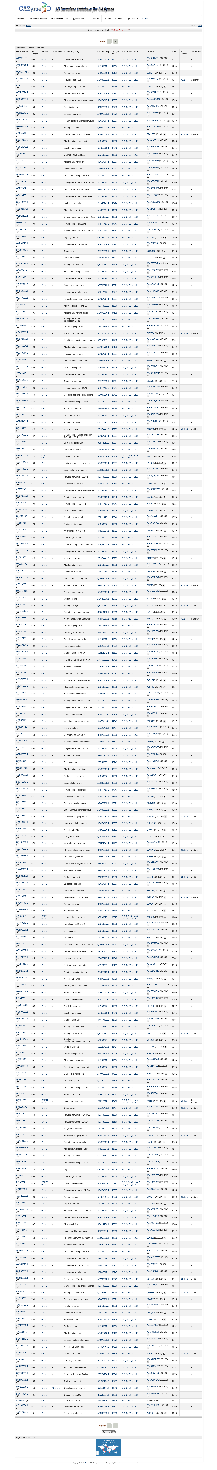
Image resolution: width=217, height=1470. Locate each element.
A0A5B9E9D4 (153, 645)
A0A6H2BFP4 (153, 58)
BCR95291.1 (22, 1346)
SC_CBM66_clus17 (131, 1182)
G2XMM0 (151, 237)
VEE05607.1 (22, 373)
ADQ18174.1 (22, 822)
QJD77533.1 (22, 591)
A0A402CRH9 (153, 713)
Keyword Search (40, 18)
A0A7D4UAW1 (153, 564)
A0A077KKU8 (153, 277)
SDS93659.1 (22, 984)
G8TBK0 (150, 1006)
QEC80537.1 (22, 950)
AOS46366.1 (22, 469)
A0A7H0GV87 (153, 1271)
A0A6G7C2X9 (153, 699)
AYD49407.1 (22, 666)
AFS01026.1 (22, 360)
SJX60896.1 (21, 1244)
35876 (114, 1081)
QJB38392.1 (21, 58)
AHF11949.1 (22, 1073)
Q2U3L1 (150, 830)
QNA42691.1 (22, 883)
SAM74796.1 (22, 957)
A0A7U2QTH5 (153, 421)
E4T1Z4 (150, 680)
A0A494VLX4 (153, 1332)
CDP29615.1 (22, 876)
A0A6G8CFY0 (153, 387)
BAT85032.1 (21, 727)
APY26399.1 (22, 964)
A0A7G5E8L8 (153, 550)
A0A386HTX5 (153, 665)
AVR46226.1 (22, 1175)
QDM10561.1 (22, 113)
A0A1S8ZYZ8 (153, 270)
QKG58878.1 (22, 1264)
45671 (114, 80)
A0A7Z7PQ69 (153, 1223)
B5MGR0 (151, 816)
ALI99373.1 (21, 523)
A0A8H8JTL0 (153, 1373)
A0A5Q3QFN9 (153, 400)
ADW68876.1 (22, 509)
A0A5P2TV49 (153, 394)
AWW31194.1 (22, 1066)
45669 (114, 327)
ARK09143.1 (22, 923)
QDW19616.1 (22, 270)
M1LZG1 (150, 1040)
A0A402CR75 (153, 998)
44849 (114, 367)
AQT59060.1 (22, 154)
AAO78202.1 (103, 114)
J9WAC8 (151, 361)
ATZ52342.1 (21, 106)
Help (109, 18)
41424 (114, 238)
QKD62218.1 (103, 73)
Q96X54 (150, 1033)
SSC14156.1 (103, 327)
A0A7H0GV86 (153, 291)
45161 (114, 965)
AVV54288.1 (22, 672)
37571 (114, 114)
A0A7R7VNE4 (153, 263)
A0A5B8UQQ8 (153, 99)
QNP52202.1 (22, 291)
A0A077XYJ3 (153, 181)
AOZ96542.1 (22, 1128)
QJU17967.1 (22, 407)
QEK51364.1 (22, 1093)
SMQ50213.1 (22, 869)
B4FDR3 (151, 938)
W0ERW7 (151, 1074)
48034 (114, 443)
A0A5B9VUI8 (153, 842)
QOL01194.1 (22, 1079)
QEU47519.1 (103, 169)
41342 (114, 497)
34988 (114, 1395)
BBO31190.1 (22, 782)
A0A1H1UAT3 (153, 140)
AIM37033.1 (21, 1189)
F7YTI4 (150, 612)
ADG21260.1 (22, 1196)
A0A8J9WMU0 (153, 1394)
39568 (114, 999)
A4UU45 (150, 897)
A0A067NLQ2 (153, 79)
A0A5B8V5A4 (153, 543)
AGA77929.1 (22, 638)
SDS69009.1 (22, 140)
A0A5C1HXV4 (153, 92)
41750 (114, 340)
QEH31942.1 (103, 653)
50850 (114, 484)
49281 (114, 674)
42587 (114, 59)
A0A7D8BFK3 (153, 366)
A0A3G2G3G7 (153, 706)
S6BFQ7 (150, 619)
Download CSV (109, 1432)
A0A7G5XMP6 (153, 202)
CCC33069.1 (22, 332)
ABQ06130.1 (22, 686)
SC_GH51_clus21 (130, 59)
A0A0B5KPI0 (153, 624)
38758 (114, 107)
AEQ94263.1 (22, 584)
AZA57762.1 (22, 489)
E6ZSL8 (150, 497)
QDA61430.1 (22, 789)
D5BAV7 (150, 86)
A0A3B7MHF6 (153, 1305)
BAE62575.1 (22, 557)
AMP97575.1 (22, 775)
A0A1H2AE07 (153, 312)
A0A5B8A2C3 (153, 789)
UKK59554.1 (103, 531)
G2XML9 (151, 1204)
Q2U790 (150, 558)
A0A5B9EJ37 (153, 448)
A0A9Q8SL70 (153, 1380)
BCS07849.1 (22, 1026)
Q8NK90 (150, 1292)
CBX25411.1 (22, 236)
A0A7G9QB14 (153, 991)
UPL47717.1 (103, 224)
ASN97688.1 (103, 409)
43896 (114, 877)
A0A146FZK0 (153, 1025)
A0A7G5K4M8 (153, 754)
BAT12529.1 (21, 1107)
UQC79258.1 (22, 1380)
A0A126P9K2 (153, 229)
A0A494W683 (153, 161)
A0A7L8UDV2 (153, 1250)
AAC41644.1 (22, 604)
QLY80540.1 (21, 516)
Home (22, 18)
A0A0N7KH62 (153, 1168)
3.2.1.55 (184, 80)
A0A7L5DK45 (153, 591)
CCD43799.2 (22, 909)
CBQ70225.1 (22, 496)
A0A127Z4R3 (153, 971)
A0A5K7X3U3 (153, 782)
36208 (114, 456)
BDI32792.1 (21, 1182)
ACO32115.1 (22, 720)
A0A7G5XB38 (153, 883)
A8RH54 (150, 1413)
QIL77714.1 (21, 387)
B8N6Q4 (150, 979)
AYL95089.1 (21, 1332)
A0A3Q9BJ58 (153, 167)
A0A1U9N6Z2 (153, 154)
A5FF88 (150, 687)
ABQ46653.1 (22, 1052)
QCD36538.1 (22, 1148)
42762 (114, 470)
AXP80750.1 (22, 305)
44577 (114, 1040)
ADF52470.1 (22, 85)
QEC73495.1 (22, 339)
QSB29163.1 (22, 1161)
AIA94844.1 (21, 1230)
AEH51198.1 (22, 611)
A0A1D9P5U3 (153, 1059)
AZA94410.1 (22, 1285)
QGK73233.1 (22, 401)
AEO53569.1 (103, 134)
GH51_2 (56, 1388)
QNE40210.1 (22, 243)
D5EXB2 (151, 531)
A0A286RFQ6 (153, 631)
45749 (114, 762)
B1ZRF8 (150, 599)
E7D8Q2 (150, 810)
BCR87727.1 (22, 263)
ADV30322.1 (103, 80)
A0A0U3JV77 (153, 1257)
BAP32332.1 (22, 277)
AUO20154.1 (22, 209)
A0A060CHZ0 (153, 1230)
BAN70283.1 (103, 107)
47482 (114, 1101)
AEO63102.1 (22, 849)
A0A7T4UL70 (153, 216)
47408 (114, 632)
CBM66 (44, 1182)
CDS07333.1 (103, 148)
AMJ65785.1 (22, 230)
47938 (114, 409)
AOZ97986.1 (22, 1059)
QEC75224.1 (22, 346)
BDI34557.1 (21, 713)
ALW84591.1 (22, 1257)
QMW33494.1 (22, 72)
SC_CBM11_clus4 (130, 1100)
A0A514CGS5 (153, 930)
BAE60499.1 (22, 903)
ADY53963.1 (22, 1141)
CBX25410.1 (22, 1203)
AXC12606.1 (22, 693)
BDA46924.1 (22, 1394)
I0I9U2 (150, 456)
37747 (114, 224)
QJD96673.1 (22, 768)
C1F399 (150, 721)
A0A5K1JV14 (153, 284)
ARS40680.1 (22, 435)
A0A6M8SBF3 (153, 1086)
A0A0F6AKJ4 (153, 325)
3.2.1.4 (184, 1101)
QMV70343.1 (22, 550)
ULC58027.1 (103, 66)
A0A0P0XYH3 (153, 1107)
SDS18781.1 (22, 1216)
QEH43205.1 (22, 652)
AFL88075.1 (21, 835)
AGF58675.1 (22, 1039)
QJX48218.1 (21, 223)
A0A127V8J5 (153, 775)
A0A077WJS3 (153, 1012)
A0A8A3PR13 (153, 188)
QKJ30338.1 (21, 564)
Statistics (95, 18)
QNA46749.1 (22, 202)
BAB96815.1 (22, 1291)
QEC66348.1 (22, 543)
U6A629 (150, 796)
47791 (114, 258)
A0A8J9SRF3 (153, 1359)
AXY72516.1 (22, 1305)
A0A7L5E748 (153, 768)
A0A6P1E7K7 (153, 577)
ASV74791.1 (22, 631)
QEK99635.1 (22, 414)
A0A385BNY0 (153, 305)
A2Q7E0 (150, 429)
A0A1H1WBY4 (153, 984)
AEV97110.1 (22, 1005)
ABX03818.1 (22, 916)
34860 (114, 1360)
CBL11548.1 (103, 517)
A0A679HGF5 (153, 1339)
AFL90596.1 (21, 257)
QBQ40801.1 (22, 319)
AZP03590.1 (22, 168)
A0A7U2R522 (153, 126)
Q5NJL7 (150, 1101)
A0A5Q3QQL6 (153, 476)
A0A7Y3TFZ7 (153, 1161)
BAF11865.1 (21, 1168)
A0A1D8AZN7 (153, 469)
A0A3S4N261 (153, 373)
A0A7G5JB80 (153, 1154)
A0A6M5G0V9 (153, 407)
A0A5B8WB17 (153, 950)
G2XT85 (150, 910)
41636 (114, 66)
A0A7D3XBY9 (153, 1264)
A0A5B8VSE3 (153, 339)
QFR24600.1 (22, 943)
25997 (114, 1183)
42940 (114, 1374)
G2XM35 (151, 381)
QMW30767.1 (22, 978)
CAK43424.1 (22, 428)
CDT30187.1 (22, 181)
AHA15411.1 (22, 795)
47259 (114, 264)
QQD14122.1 (22, 216)
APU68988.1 (22, 536)
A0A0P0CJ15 (153, 523)
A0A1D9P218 (153, 1127)
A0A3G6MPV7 (153, 489)
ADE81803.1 (22, 530)
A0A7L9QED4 (153, 1079)
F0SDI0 (150, 1142)
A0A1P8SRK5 (153, 964)
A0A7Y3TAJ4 (153, 1120)
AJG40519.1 (21, 624)
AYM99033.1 (22, 706)
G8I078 (150, 585)
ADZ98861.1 (22, 133)
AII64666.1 (21, 1401)
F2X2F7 (150, 134)
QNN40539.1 (22, 991)
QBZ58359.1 (22, 761)
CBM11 (44, 1100)
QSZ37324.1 (22, 188)
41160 (114, 653)
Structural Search (61, 19)
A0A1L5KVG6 (153, 442)
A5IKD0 (150, 1053)
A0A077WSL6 (153, 147)
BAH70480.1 (22, 815)
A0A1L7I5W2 (153, 536)
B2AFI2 (150, 877)
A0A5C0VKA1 (153, 1093)
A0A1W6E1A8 (153, 923)
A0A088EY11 (153, 1189)
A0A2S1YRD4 (153, 65)
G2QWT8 (151, 850)
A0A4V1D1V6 (153, 1148)
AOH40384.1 (103, 674)
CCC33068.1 (22, 1278)
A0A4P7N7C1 (153, 761)
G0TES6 (150, 333)
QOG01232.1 (22, 174)
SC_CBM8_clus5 (130, 455)
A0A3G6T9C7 (153, 747)
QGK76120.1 (22, 476)
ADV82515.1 (22, 889)
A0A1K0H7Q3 (153, 957)
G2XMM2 (151, 1047)
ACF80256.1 (22, 937)
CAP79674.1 (22, 1318)
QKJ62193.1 (21, 1086)
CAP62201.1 (103, 877)
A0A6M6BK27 (153, 223)
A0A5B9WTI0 (153, 652)
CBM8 (44, 455)
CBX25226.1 (22, 380)
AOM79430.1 (22, 1325)
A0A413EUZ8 (153, 113)
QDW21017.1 (22, 1114)
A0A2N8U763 (153, 1243)
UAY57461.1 (103, 340)
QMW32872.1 (22, 1155)
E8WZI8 (150, 510)
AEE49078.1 (22, 462)
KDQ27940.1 (22, 79)
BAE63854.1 (22, 829)
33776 (114, 1401)
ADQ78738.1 (103, 93)
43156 (114, 1367)
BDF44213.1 (103, 443)
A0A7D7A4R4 (153, 516)
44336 (114, 210)
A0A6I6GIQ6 (152, 121)
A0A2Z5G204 (153, 692)
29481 (114, 169)
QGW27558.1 (22, 120)
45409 (114, 660)
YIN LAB (86, 1463)
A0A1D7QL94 (153, 1325)
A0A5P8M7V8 (153, 943)
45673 (114, 863)
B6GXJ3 (150, 1319)
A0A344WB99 (153, 862)
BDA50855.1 (22, 1359)
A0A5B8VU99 (153, 346)
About (120, 18)
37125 (114, 93)
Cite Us (145, 18)
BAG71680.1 (22, 1134)
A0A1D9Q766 (153, 734)
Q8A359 (150, 1299)
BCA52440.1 (22, 1339)
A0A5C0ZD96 (153, 414)
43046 (114, 517)
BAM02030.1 (22, 455)
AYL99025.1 (21, 161)
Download (79, 18)
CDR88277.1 (22, 971)
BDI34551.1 (21, 998)
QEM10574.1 (22, 92)
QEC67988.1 (22, 298)
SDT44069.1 (22, 312)
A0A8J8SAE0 (153, 1366)
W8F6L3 (150, 504)
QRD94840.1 (22, 126)
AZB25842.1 (22, 747)
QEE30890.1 (22, 449)
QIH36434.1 (21, 700)
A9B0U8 (150, 917)
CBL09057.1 (22, 1312)
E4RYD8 (151, 823)
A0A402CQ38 (153, 1182)
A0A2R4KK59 (153, 672)
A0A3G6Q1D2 (153, 1285)
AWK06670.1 (22, 65)
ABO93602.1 (22, 896)
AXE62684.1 (22, 862)
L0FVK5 (150, 639)
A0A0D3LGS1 (153, 1209)
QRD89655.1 (22, 754)
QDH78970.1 (22, 930)
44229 (114, 986)
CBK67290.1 (22, 802)
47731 (114, 1381)
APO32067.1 (22, 442)
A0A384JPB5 (153, 106)
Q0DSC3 (151, 251)
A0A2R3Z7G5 (153, 1175)
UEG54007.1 (103, 59)
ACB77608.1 (22, 598)
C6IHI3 (150, 742)
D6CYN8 (151, 803)
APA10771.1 (22, 734)
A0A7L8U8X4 (153, 174)
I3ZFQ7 (150, 836)
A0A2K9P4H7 (153, 209)
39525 (114, 917)
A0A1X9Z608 (153, 435)
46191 (114, 73)
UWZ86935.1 (103, 367)
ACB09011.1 (22, 325)
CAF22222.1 (22, 1100)
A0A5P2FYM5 (153, 353)
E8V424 (150, 890)
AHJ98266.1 (21, 503)
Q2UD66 (151, 904)
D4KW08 (151, 572)
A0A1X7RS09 (153, 869)
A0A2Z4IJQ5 (152, 1066)
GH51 (44, 59)
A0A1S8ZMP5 (153, 1114)
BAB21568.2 (22, 1032)
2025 (200, 25)
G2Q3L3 (150, 1238)
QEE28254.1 (103, 258)
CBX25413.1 (103, 238)
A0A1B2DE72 (153, 658)
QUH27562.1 (22, 1366)
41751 (114, 531)
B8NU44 (150, 73)
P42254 (150, 605)
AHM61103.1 (22, 1209)
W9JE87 (150, 857)
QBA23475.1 (22, 195)
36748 (114, 714)
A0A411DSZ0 (153, 195)
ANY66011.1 (22, 659)
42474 (114, 203)
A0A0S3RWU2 (153, 727)
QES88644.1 (22, 353)
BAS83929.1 (22, 250)
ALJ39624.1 (21, 741)
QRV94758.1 (22, 1373)
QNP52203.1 (22, 1271)
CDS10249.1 (22, 147)
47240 (114, 148)
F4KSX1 (150, 463)
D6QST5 (151, 1197)
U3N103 (150, 483)
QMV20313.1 (22, 366)
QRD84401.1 (103, 264)
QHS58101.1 (22, 1019)
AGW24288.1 (22, 482)
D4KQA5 (151, 1313)
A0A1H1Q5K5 (153, 1216)
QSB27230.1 (22, 1121)
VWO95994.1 (22, 284)
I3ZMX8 (150, 258)
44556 (114, 134)
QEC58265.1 (22, 99)
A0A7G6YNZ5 (153, 243)
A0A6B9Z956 (153, 1019)
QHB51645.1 (22, 577)
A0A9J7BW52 (153, 1387)
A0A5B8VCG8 (153, 298)
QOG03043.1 (22, 1250)
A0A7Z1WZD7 (153, 318)
